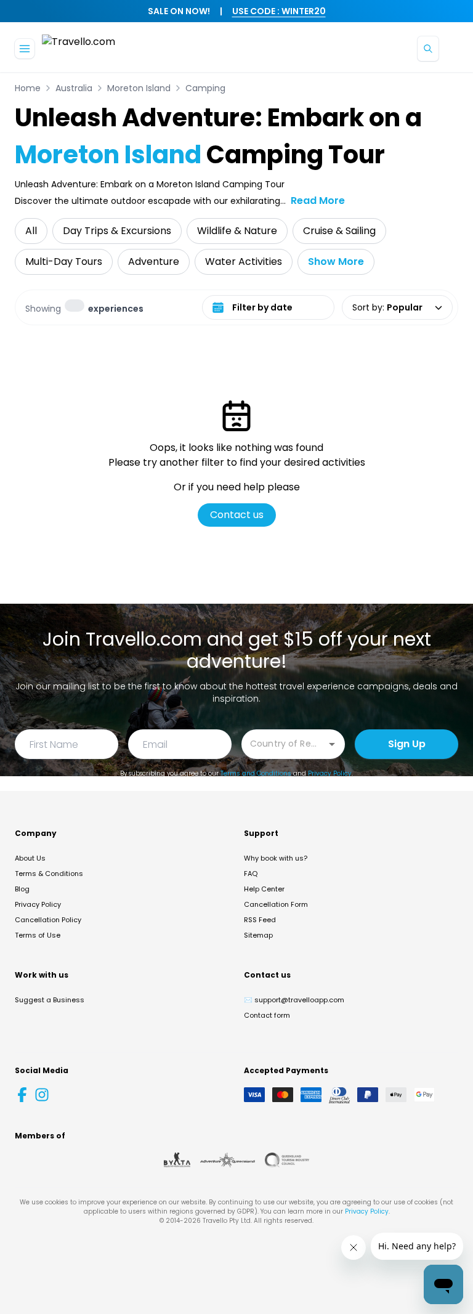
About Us (30, 858)
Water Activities (243, 261)
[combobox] (284, 743)
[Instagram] (41, 1094)
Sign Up (407, 744)
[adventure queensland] (227, 1160)
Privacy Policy (330, 773)
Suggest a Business (49, 1000)
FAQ (250, 873)
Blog (22, 889)
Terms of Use (37, 935)
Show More (336, 261)
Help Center (264, 889)
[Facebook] (22, 1094)
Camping (205, 88)
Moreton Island (139, 88)
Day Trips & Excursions (117, 231)
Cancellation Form (276, 904)
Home (28, 88)
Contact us (237, 515)
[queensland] (287, 1160)
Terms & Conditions (49, 873)
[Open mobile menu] (24, 49)
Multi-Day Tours (63, 261)
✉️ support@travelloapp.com (294, 1000)
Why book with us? (275, 858)
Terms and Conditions (255, 773)
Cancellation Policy (48, 920)
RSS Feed (260, 920)
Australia (73, 88)
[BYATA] (177, 1160)
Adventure (153, 261)
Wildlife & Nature (237, 231)
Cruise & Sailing (339, 231)
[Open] (332, 744)
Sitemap (258, 935)
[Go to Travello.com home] (78, 48)
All (31, 231)
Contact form (267, 1015)
